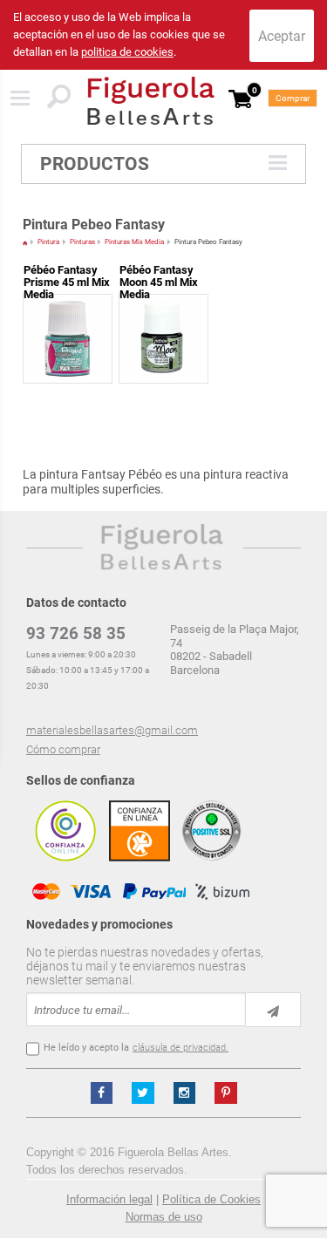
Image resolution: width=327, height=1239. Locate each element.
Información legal (109, 1199)
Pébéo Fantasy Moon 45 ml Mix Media (158, 282)
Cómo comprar (63, 749)
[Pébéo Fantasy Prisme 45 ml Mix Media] (68, 305)
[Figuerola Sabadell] (151, 101)
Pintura (48, 242)
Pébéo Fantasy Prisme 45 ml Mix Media (67, 282)
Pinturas (82, 242)
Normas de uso (164, 1216)
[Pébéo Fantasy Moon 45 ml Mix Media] (163, 305)
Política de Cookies (211, 1199)
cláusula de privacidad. (180, 1047)
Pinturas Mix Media (134, 242)
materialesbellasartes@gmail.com (112, 730)
